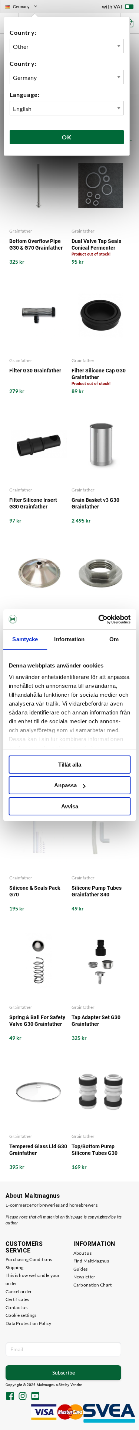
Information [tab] (69, 639)
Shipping (14, 1267)
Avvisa (69, 806)
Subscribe (63, 1372)
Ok (67, 137)
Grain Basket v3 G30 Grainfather (95, 503)
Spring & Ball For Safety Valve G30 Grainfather (37, 1020)
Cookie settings (21, 1315)
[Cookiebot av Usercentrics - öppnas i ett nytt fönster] (98, 619)
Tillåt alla (69, 764)
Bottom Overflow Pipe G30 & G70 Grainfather (36, 244)
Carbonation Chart (92, 1285)
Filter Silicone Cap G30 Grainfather (99, 374)
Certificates (17, 1299)
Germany (24, 7)
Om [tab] (114, 639)
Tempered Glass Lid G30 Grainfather (38, 1149)
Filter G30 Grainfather (35, 370)
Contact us (16, 1307)
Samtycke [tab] (25, 639)
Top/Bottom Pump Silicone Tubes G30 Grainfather (95, 1149)
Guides (80, 1269)
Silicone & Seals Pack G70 (34, 891)
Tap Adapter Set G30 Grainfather (96, 1020)
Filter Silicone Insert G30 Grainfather (33, 503)
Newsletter (84, 1276)
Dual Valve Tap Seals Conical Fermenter (96, 244)
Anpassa (65, 785)
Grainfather (20, 231)
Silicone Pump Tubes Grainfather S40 (97, 891)
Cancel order (19, 1291)
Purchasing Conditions (29, 1259)
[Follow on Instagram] (22, 1397)
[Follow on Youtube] (35, 1397)
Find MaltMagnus (91, 1261)
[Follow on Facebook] (10, 1397)
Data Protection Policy (29, 1323)
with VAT (112, 6)
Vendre (76, 1385)
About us (82, 1253)
